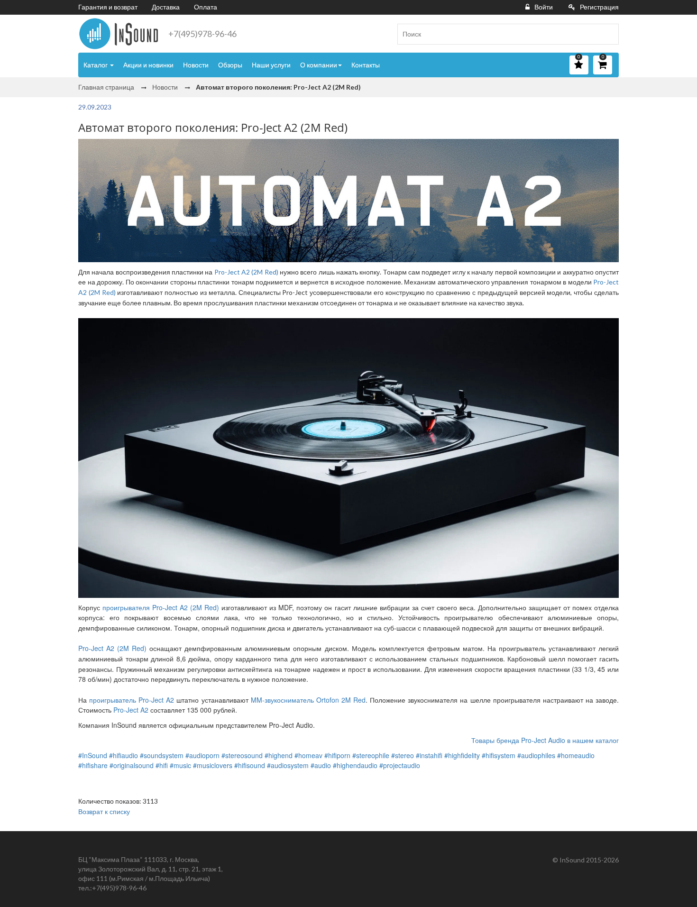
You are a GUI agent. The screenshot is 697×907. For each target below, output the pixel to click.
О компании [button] (318, 65)
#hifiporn (337, 755)
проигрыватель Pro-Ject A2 (131, 700)
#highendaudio (355, 765)
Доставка (166, 7)
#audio (321, 765)
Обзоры (230, 65)
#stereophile (370, 755)
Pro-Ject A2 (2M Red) (246, 272)
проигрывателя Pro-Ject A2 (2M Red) (160, 607)
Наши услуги (271, 65)
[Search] (607, 34)
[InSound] (118, 33)
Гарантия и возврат (108, 7)
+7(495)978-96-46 (202, 33)
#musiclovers (212, 765)
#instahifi (429, 755)
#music (180, 765)
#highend (279, 755)
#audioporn (202, 755)
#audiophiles (536, 755)
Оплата (205, 7)
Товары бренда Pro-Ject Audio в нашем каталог (545, 740)
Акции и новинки (148, 65)
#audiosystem (288, 765)
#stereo (402, 755)
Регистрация (599, 7)
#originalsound (132, 765)
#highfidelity (462, 755)
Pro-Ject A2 (130, 710)
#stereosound (242, 755)
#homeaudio (576, 755)
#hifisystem (498, 755)
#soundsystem (161, 755)
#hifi (162, 765)
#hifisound (249, 765)
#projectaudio (399, 765)
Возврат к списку (104, 811)
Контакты (365, 65)
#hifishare (93, 765)
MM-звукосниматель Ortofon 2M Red (308, 700)
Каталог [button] (96, 65)
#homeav (308, 755)
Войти (543, 7)
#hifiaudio (123, 755)
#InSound (92, 755)
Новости (196, 65)
